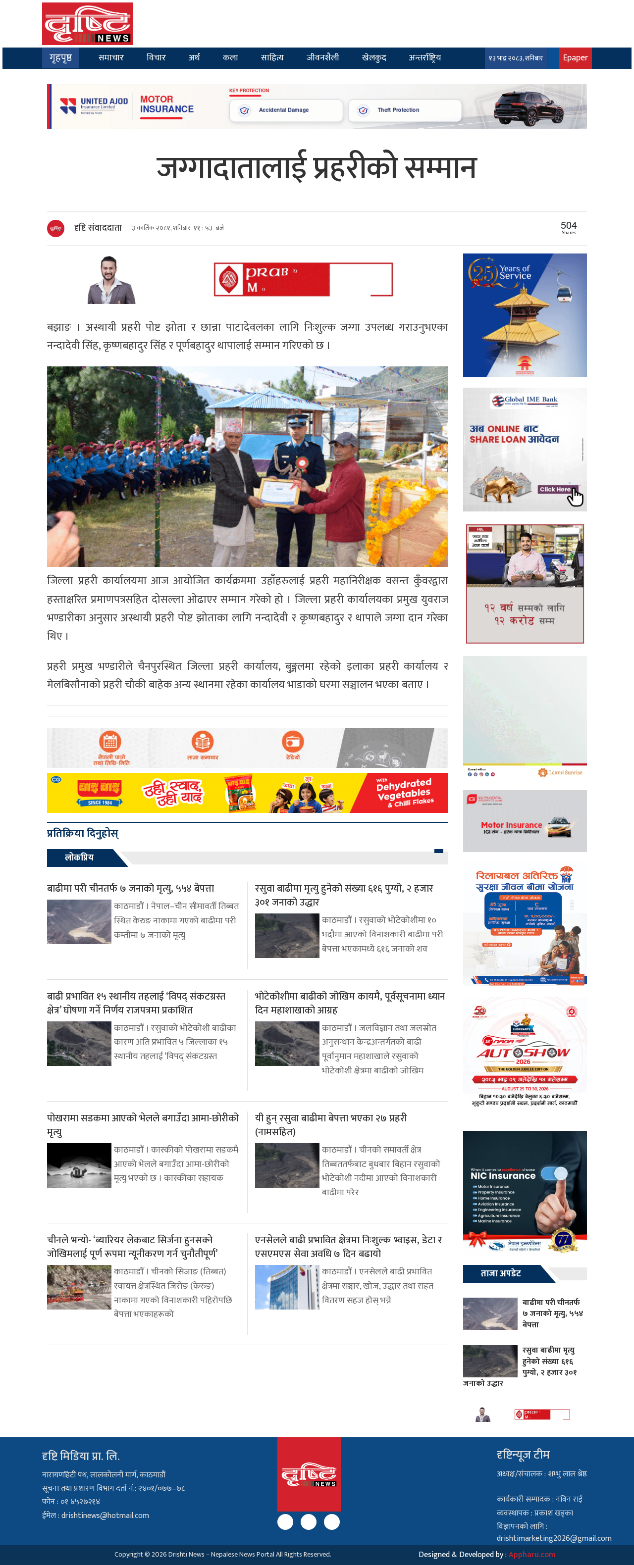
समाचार (111, 57)
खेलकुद (374, 57)
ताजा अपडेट (501, 1273)
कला (230, 57)
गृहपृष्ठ (61, 58)
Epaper (575, 57)
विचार (156, 57)
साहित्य (272, 57)
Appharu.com (532, 1555)
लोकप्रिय (79, 858)
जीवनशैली (323, 57)
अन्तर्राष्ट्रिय (425, 57)
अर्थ (194, 57)
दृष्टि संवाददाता (98, 228)
